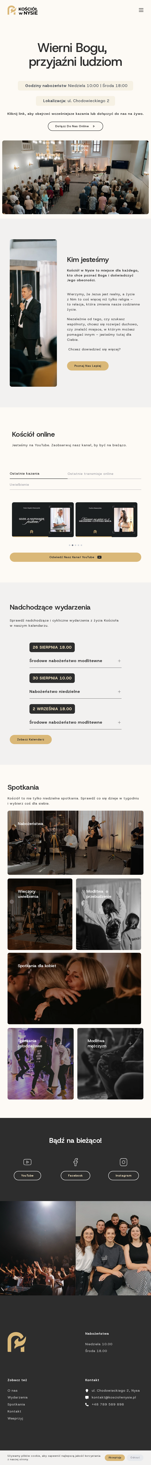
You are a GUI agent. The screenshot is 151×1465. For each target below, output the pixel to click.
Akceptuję (114, 1457)
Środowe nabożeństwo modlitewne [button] (65, 660)
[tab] (39, 474)
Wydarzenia (18, 1397)
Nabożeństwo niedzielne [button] (54, 691)
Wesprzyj (15, 1418)
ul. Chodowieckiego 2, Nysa (116, 1390)
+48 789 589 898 (108, 1404)
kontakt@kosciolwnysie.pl (114, 1397)
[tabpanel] (75, 524)
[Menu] (141, 10)
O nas (13, 1390)
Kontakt (14, 1411)
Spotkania (16, 1404)
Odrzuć (135, 1457)
